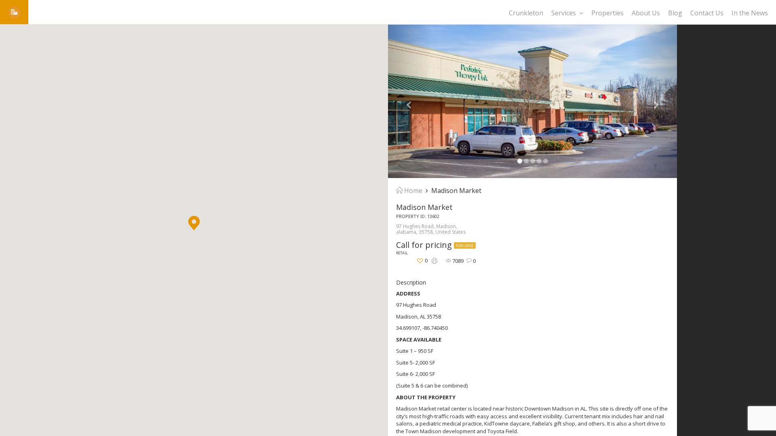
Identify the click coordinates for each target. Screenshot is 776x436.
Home (412, 190)
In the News (750, 12)
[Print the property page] (434, 261)
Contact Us (706, 12)
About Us (646, 12)
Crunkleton (526, 12)
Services (563, 12)
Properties (607, 12)
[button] (194, 223)
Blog (675, 12)
